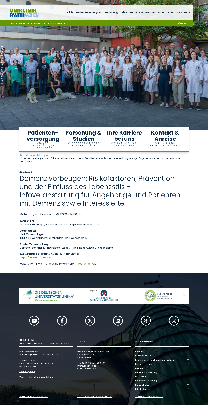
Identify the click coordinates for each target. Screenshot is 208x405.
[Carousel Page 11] (2, 69)
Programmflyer (86, 263)
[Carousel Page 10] (2, 67)
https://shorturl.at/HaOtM (35, 257)
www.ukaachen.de (86, 368)
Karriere (144, 12)
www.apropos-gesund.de (94, 396)
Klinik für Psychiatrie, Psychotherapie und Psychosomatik (37, 23)
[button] (24, 296)
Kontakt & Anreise (179, 12)
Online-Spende (27, 371)
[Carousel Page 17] (2, 83)
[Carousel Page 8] (2, 62)
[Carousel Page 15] (2, 78)
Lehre (123, 12)
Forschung (111, 12)
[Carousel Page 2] (2, 49)
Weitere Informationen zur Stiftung (36, 377)
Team (133, 12)
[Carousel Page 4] (2, 53)
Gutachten (158, 12)
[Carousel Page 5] (2, 56)
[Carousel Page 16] (2, 81)
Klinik (70, 12)
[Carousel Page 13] (2, 74)
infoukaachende (86, 366)
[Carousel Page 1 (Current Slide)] (2, 46)
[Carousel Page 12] (2, 72)
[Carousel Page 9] (2, 65)
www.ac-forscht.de (149, 396)
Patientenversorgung (89, 12)
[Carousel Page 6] (2, 58)
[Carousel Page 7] (2, 60)
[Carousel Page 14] (2, 76)
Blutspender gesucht (33, 396)
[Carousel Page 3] (2, 51)
